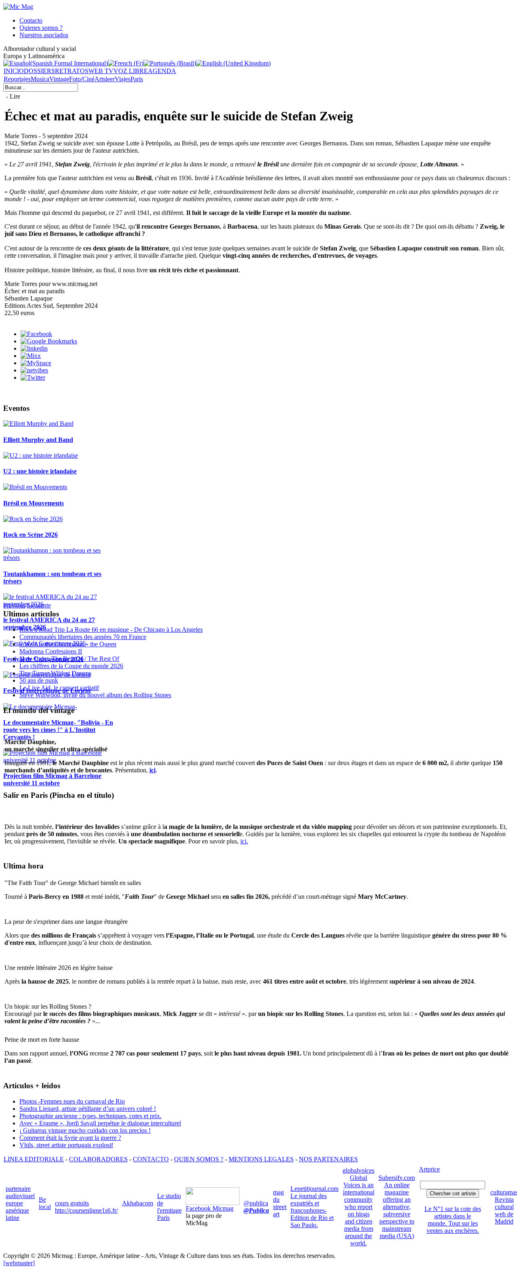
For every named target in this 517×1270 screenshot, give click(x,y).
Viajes (122, 79)
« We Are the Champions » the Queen (67, 644)
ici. (244, 841)
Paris (136, 79)
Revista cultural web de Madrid (504, 1210)
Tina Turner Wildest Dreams (55, 673)
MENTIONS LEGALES (261, 1159)
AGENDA (162, 70)
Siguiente (39, 605)
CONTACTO (151, 1159)
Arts (100, 79)
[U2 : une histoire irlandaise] (40, 455)
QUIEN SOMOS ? (198, 1159)
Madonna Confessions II (50, 651)
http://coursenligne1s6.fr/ (86, 1210)
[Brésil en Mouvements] (35, 487)
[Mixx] (31, 355)
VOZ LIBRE (130, 70)
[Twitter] (33, 377)
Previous (14, 605)
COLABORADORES (98, 1159)
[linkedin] (34, 348)
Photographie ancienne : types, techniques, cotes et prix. (90, 1115)
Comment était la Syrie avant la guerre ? (70, 1137)
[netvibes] (34, 370)
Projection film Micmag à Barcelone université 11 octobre (52, 779)
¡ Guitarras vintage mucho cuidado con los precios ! (85, 1130)
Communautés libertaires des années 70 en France (82, 636)
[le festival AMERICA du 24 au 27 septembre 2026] (59, 604)
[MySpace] (36, 363)
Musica (40, 79)
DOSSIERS (39, 70)
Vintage (59, 79)
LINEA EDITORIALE (34, 1159)
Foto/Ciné (82, 79)
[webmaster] (19, 1262)
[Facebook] (36, 333)
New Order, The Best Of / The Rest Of (69, 658)
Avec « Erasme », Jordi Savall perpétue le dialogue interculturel (100, 1123)
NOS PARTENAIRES (328, 1159)
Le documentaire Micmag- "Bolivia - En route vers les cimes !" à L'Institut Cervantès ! (58, 729)
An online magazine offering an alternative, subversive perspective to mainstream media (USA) (396, 1210)
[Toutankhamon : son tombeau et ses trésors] (59, 557)
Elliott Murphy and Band (38, 439)
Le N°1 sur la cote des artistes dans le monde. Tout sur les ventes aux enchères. (453, 1219)
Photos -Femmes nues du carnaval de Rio (72, 1101)
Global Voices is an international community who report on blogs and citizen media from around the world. (358, 1210)
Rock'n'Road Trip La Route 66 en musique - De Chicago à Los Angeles (111, 629)
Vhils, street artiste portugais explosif (66, 1145)
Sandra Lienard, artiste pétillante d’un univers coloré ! (87, 1108)
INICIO (14, 70)
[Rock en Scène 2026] (33, 518)
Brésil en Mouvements (33, 503)
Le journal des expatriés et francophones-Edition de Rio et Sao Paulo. (312, 1210)
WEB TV (100, 70)
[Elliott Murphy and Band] (38, 423)
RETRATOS (71, 70)
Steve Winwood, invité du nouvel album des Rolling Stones (95, 695)
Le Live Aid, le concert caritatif (59, 687)
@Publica (256, 1210)
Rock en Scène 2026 (30, 534)
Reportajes (17, 79)
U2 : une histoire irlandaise (40, 471)
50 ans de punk (38, 680)
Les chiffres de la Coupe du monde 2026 (71, 665)
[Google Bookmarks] (49, 341)
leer (110, 79)
